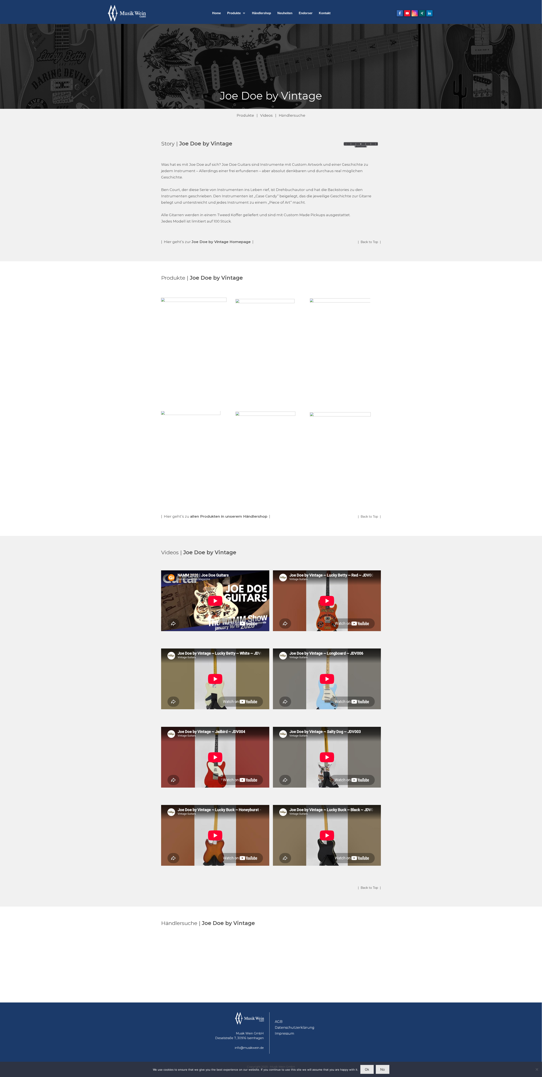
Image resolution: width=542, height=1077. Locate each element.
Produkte (245, 115)
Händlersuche (292, 115)
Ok (367, 1069)
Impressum (284, 1033)
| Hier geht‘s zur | (207, 242)
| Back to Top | (369, 242)
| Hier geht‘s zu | (215, 516)
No (382, 1069)
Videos (266, 115)
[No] (537, 1069)
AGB (278, 1022)
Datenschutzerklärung (294, 1028)
